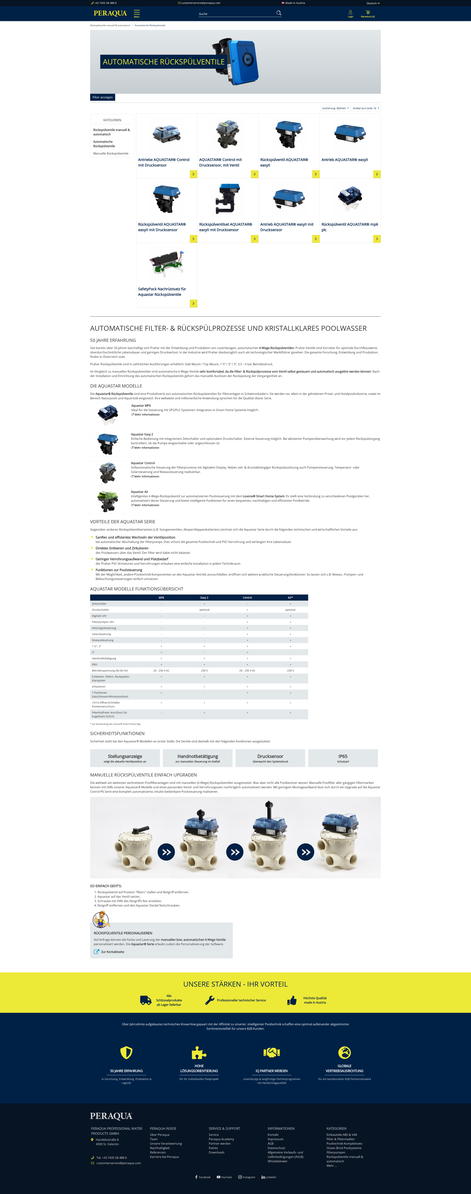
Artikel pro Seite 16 (365, 108)
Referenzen (158, 1152)
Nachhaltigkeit (160, 1148)
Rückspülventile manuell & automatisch (111, 132)
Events (213, 1148)
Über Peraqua (159, 1135)
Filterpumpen (336, 1152)
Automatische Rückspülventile (104, 144)
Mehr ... (332, 1166)
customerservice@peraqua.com (200, 3)
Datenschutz (276, 1148)
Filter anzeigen (103, 97)
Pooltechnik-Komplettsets (344, 1144)
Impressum (276, 1139)
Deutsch (372, 3)
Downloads (216, 1152)
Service (214, 1135)
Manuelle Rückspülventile (110, 153)
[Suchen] (278, 13)
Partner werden (220, 1144)
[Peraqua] (110, 13)
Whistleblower (278, 1161)
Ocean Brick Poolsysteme (344, 1148)
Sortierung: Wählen (334, 108)
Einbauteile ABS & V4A (342, 1135)
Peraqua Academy (221, 1139)
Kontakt (273, 1135)
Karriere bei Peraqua (164, 1157)
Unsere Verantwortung (166, 1144)
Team (154, 1139)
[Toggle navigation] (136, 11)
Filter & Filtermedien (341, 1139)
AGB (271, 1144)
